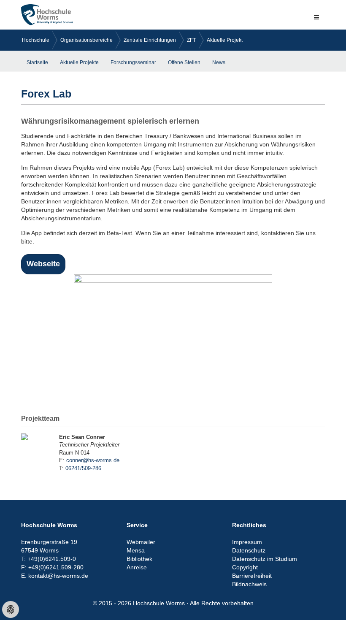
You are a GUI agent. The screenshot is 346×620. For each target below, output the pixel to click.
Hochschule (35, 40)
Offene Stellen (184, 62)
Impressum (247, 542)
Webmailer (141, 542)
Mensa (136, 550)
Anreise (137, 567)
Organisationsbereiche (86, 40)
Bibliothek (139, 558)
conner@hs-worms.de (92, 460)
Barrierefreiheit (252, 575)
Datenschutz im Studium (264, 558)
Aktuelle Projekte (226, 40)
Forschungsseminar (133, 62)
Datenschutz (248, 550)
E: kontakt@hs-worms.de (54, 575)
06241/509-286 (83, 468)
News (218, 62)
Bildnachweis (249, 584)
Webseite (43, 264)
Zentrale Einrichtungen (150, 40)
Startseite (37, 62)
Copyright (245, 567)
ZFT (191, 40)
